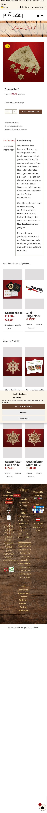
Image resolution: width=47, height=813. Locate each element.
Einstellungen (23, 418)
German (5, 7)
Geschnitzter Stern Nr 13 (34, 463)
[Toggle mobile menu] (42, 16)
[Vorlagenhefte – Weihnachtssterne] (34, 367)
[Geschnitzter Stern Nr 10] (12, 438)
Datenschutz (23, 593)
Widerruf (23, 600)
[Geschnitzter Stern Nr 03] (12, 367)
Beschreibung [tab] (8, 140)
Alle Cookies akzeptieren (23, 406)
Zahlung (38, 504)
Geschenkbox (13, 313)
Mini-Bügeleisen (33, 314)
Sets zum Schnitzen (17, 126)
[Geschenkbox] (12, 289)
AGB (23, 586)
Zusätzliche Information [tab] (8, 148)
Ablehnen (23, 412)
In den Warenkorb (30, 111)
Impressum (23, 590)
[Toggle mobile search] (38, 16)
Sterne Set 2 (22, 213)
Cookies (23, 597)
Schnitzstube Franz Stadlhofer (18, 129)
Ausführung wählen (10, 326)
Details (18, 325)
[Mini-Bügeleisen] (34, 289)
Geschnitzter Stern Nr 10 (13, 463)
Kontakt (23, 499)
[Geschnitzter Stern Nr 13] (34, 438)
